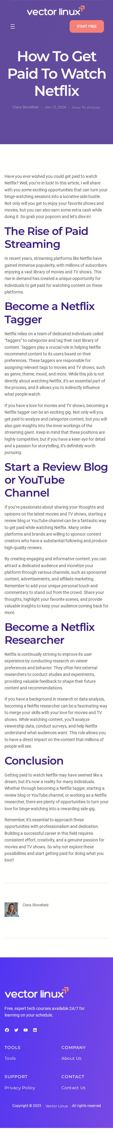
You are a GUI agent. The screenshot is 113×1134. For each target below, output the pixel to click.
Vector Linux (57, 1106)
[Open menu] (12, 26)
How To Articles (86, 107)
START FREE (87, 26)
